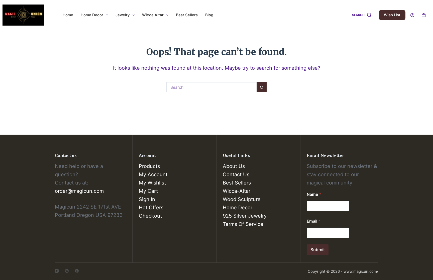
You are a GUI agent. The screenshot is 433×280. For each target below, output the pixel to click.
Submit (317, 249)
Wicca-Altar (236, 191)
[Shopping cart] (423, 15)
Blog (209, 15)
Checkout (150, 216)
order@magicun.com (79, 191)
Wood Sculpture (242, 199)
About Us (234, 166)
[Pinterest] (67, 271)
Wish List (392, 15)
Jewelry (123, 15)
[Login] (412, 15)
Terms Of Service (243, 224)
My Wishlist (152, 183)
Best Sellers (187, 15)
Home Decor (92, 15)
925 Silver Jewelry (245, 216)
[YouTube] (57, 271)
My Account (153, 174)
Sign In (147, 199)
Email (313, 221)
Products (149, 166)
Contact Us (236, 174)
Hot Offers (151, 208)
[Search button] (262, 87)
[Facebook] (77, 271)
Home (68, 15)
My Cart (148, 191)
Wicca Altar (153, 15)
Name (314, 194)
